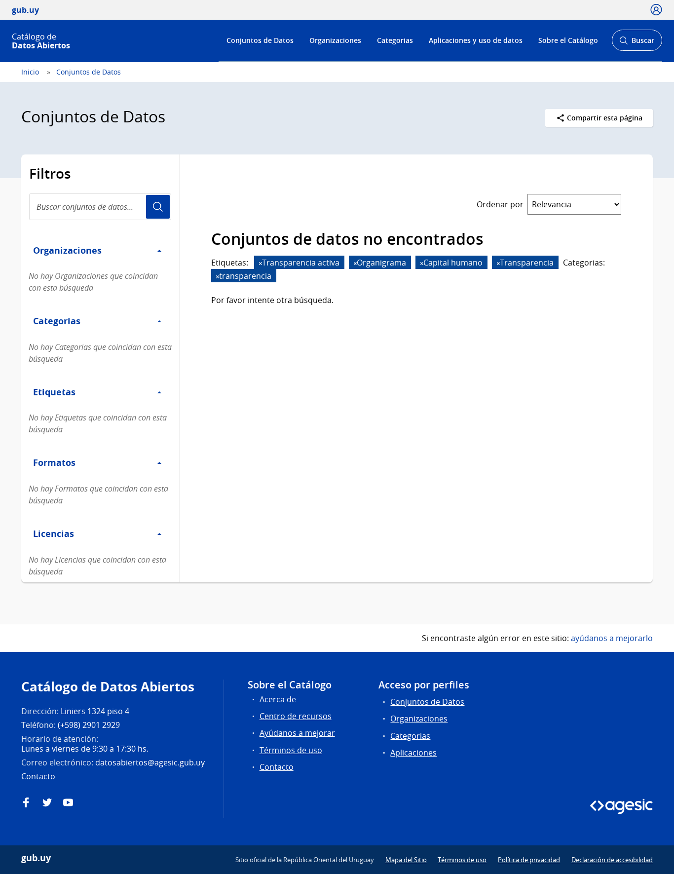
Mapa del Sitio (406, 859)
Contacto (277, 766)
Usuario (158, 207)
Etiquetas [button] (54, 391)
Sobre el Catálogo (568, 40)
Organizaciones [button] (67, 250)
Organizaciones (335, 40)
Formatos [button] (54, 462)
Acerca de (278, 699)
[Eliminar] (260, 263)
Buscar (636, 43)
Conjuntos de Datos (260, 40)
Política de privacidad (529, 859)
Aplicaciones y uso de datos (476, 40)
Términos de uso (291, 750)
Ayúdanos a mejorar (297, 732)
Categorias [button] (56, 320)
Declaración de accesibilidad (612, 859)
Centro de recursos (296, 716)
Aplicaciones (413, 752)
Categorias (395, 40)
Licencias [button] (53, 533)
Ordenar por (500, 204)
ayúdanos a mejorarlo (612, 638)
